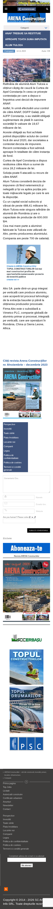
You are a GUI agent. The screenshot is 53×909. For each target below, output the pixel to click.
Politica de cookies (13, 462)
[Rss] (6, 889)
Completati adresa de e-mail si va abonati (26, 856)
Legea (7, 451)
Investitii (7, 428)
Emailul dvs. (41, 504)
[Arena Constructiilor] (26, 18)
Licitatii (6, 790)
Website (39, 511)
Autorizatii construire (13, 794)
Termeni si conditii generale (12, 468)
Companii (9, 51)
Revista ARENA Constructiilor (26, 556)
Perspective (9, 424)
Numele (39, 497)
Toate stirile (9, 433)
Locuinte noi (9, 442)
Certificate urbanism (12, 798)
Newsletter (8, 805)
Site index (26, 781)
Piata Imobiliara (11, 437)
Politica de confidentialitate (11, 456)
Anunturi (7, 801)
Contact (6, 809)
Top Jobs (7, 787)
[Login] (27, 9)
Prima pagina (9, 783)
